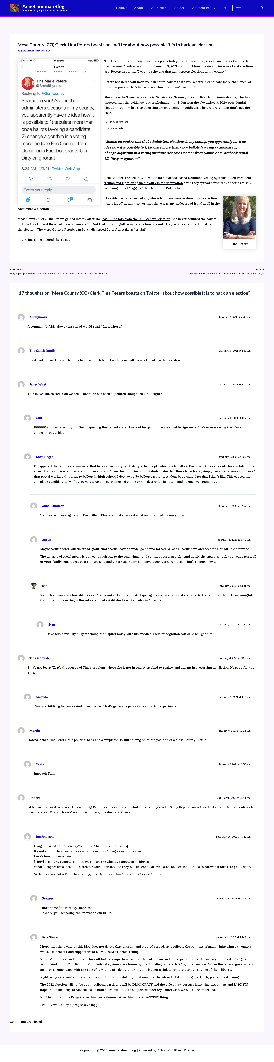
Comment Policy (203, 8)
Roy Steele (50, 937)
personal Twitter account (130, 66)
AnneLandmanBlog (43, 6)
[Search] (262, 8)
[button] (126, 7)
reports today (167, 61)
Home (120, 8)
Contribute (158, 8)
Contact (178, 8)
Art (224, 8)
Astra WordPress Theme (175, 1050)
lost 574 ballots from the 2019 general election (136, 219)
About (138, 8)
